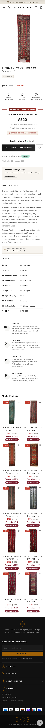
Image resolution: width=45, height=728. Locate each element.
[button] (22, 2)
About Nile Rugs (14, 681)
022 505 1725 (6, 694)
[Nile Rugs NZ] (22, 7)
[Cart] (41, 7)
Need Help (11, 666)
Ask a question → (10, 176)
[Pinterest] (28, 719)
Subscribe (22, 653)
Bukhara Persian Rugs (15, 251)
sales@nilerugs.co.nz (9, 697)
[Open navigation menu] (4, 7)
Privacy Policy (27, 658)
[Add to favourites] (39, 147)
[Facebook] (17, 719)
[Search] (8, 7)
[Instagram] (22, 719)
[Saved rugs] (36, 7)
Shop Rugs (11, 674)
